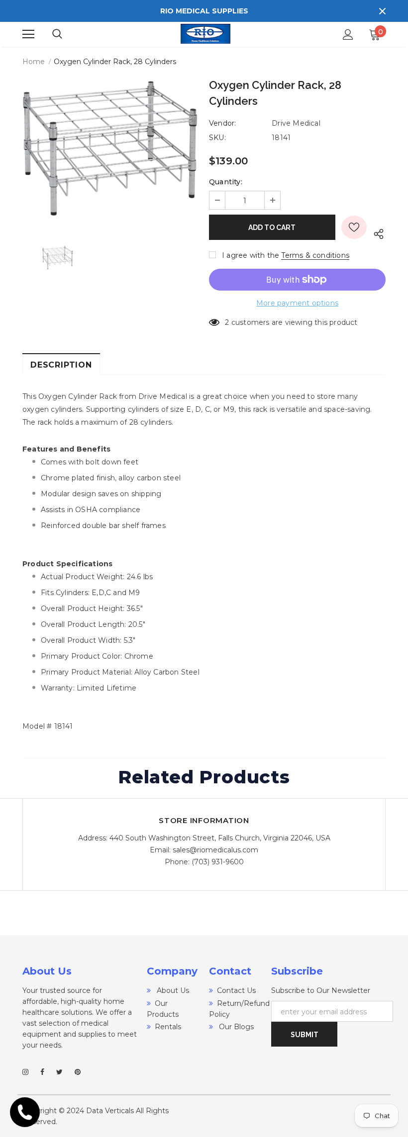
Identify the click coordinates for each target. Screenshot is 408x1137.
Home (33, 61)
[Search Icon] (67, 34)
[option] (110, 148)
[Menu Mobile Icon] (28, 34)
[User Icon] (348, 34)
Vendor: (222, 123)
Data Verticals (110, 1110)
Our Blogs (235, 1026)
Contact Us (236, 990)
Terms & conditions (315, 255)
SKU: (217, 137)
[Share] (376, 232)
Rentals (168, 1026)
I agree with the (250, 255)
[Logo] (205, 34)
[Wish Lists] (354, 227)
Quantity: (225, 181)
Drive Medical (296, 123)
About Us (172, 990)
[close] (382, 11)
